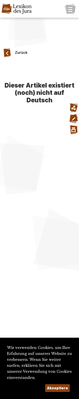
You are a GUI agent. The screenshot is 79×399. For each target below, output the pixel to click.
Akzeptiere (57, 388)
